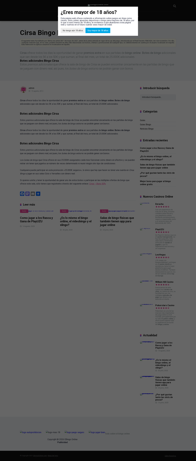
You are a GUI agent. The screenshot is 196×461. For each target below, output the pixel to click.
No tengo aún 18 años (73, 30)
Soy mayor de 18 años (97, 30)
